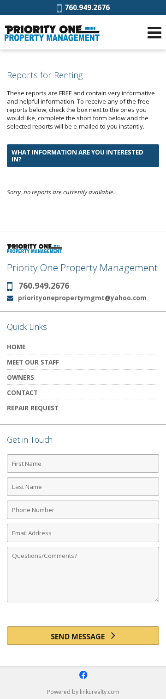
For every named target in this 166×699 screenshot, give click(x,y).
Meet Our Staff (33, 362)
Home (16, 346)
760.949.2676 (86, 7)
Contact (22, 392)
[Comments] (83, 602)
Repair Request (33, 407)
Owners (20, 377)
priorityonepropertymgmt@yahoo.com (82, 297)
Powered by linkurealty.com (83, 692)
